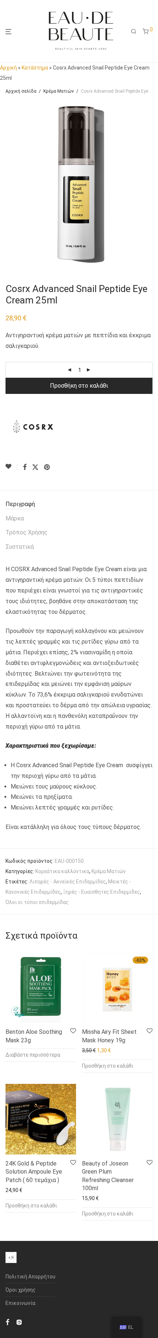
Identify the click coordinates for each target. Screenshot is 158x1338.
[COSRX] (33, 426)
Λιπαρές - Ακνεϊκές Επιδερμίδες (67, 882)
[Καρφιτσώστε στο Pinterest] (47, 467)
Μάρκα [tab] (15, 518)
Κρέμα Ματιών (58, 91)
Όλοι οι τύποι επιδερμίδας (37, 902)
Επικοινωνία (20, 1303)
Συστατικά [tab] (20, 546)
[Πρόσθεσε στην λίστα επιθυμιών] (11, 466)
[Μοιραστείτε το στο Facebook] (24, 467)
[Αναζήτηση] (134, 31)
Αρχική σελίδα (21, 91)
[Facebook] (7, 1322)
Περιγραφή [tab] (20, 504)
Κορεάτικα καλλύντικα (62, 871)
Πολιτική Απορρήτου (30, 1277)
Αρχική (8, 68)
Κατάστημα (35, 68)
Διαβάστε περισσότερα (33, 1055)
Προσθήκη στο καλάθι (79, 385)
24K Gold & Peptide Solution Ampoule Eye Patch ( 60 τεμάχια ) (34, 1172)
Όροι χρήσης (21, 1290)
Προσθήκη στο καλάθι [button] (107, 1066)
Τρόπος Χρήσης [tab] (26, 532)
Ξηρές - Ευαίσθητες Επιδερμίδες (101, 892)
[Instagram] (19, 1322)
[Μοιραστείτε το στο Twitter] (35, 467)
